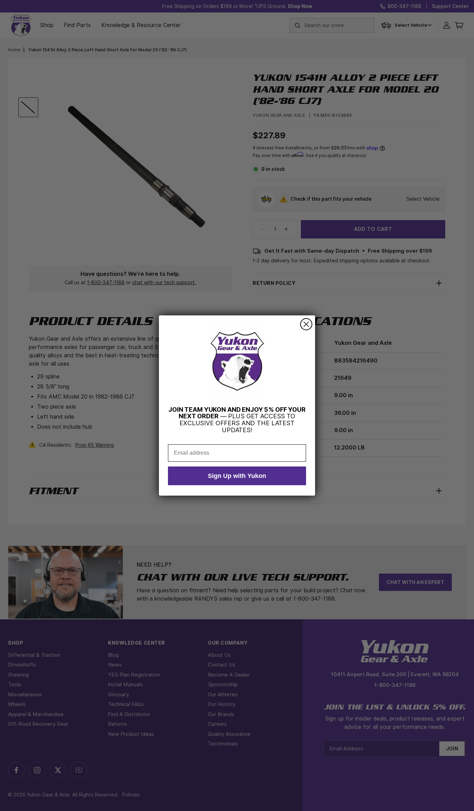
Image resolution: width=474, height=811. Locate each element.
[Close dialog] (306, 324)
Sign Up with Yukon (237, 475)
